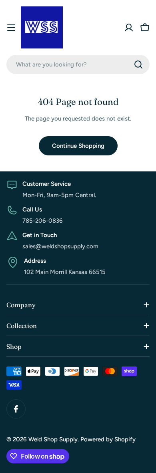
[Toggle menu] (11, 27)
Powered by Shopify (108, 439)
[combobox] (78, 64)
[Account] (129, 27)
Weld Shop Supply (53, 439)
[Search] (138, 64)
